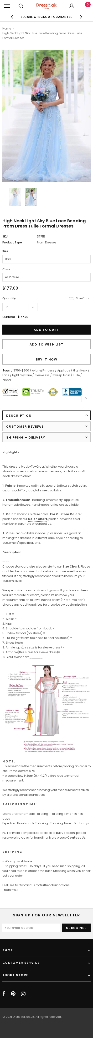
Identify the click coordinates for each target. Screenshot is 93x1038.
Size (5, 251)
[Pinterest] (13, 993)
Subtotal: (9, 317)
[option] (46, 16)
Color (6, 269)
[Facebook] (3, 993)
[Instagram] (23, 993)
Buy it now (46, 359)
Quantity (9, 298)
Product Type (12, 242)
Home (6, 28)
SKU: (5, 236)
